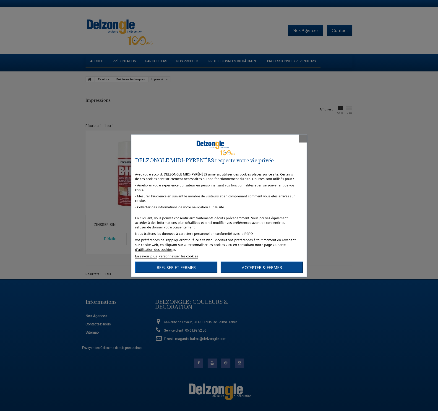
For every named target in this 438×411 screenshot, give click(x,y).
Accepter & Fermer (262, 267)
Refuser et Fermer (176, 267)
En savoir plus (146, 256)
